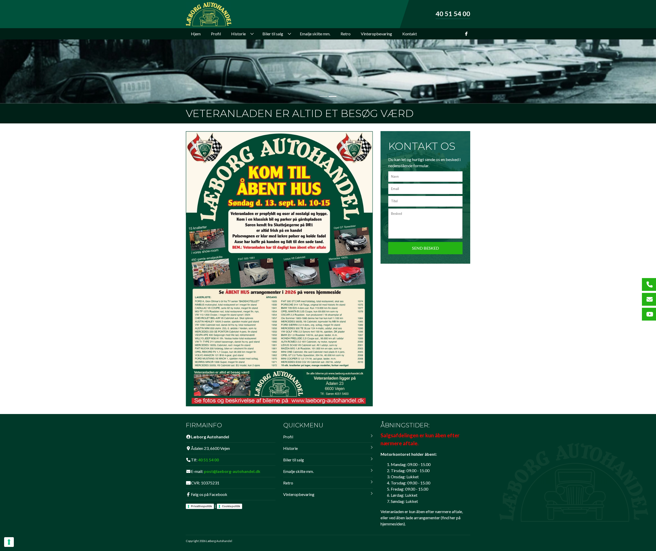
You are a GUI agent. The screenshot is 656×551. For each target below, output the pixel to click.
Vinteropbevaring (298, 494)
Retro (288, 482)
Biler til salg (293, 459)
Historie (290, 448)
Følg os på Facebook (209, 494)
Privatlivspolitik (201, 506)
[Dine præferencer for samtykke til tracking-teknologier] (9, 542)
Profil (288, 436)
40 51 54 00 (453, 13)
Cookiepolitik (231, 506)
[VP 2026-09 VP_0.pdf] (279, 268)
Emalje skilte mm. (298, 471)
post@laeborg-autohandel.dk (232, 471)
